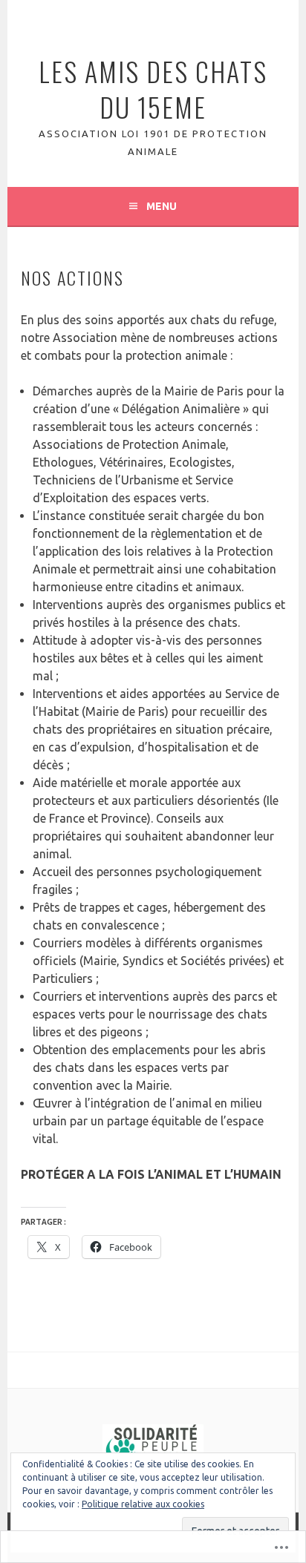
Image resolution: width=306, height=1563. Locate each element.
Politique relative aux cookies (143, 1504)
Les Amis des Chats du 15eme (153, 88)
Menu (161, 206)
